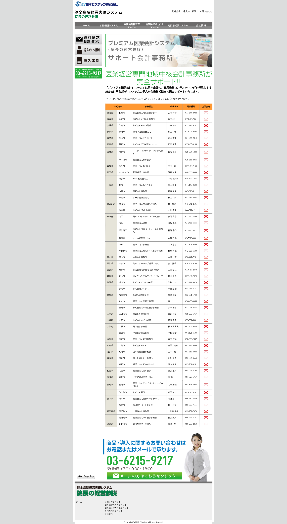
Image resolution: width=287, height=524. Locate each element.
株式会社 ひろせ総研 (142, 320)
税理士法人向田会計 (142, 166)
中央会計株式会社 (141, 333)
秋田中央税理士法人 (142, 132)
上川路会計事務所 (141, 411)
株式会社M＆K (139, 345)
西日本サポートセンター (144, 405)
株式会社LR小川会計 (142, 210)
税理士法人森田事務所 (143, 339)
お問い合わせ (205, 11)
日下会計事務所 (140, 326)
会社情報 (109, 514)
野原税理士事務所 (141, 172)
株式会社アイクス (141, 289)
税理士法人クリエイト (143, 138)
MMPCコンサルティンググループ (148, 276)
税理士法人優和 (140, 223)
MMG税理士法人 (140, 179)
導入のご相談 (190, 11)
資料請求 (176, 11)
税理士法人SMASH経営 (143, 301)
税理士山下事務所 (141, 244)
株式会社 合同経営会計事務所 (146, 270)
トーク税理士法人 (141, 197)
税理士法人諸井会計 (142, 371)
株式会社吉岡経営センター (145, 113)
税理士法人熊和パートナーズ (146, 399)
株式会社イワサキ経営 (143, 282)
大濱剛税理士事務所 (142, 424)
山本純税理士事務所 (142, 352)
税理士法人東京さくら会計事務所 (148, 251)
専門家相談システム (114, 511)
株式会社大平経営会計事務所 (146, 307)
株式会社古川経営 (141, 314)
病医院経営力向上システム (117, 508)
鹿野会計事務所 (140, 191)
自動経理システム (113, 502)
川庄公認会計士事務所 (143, 358)
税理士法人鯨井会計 (142, 160)
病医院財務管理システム (116, 505)
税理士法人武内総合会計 (144, 364)
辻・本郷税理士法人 (142, 238)
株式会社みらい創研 (142, 125)
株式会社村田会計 (141, 392)
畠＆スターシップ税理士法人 (146, 263)
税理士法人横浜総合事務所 (145, 204)
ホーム (79, 502)
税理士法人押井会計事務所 (145, 417)
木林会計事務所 (140, 257)
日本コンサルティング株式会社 (147, 216)
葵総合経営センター (142, 295)
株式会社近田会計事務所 (144, 119)
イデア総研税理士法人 (143, 377)
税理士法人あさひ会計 (143, 185)
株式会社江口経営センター (145, 144)
